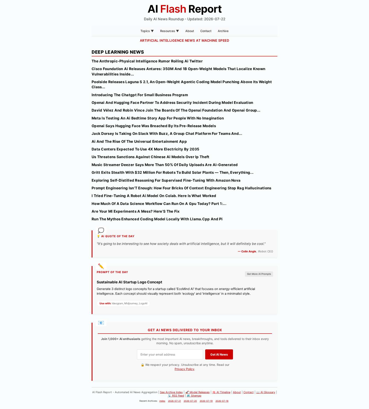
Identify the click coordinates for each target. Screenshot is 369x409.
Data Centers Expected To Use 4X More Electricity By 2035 (145, 149)
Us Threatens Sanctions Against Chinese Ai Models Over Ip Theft (150, 157)
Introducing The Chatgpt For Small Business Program (140, 95)
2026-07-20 (190, 401)
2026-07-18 (221, 401)
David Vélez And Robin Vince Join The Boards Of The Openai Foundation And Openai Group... (176, 110)
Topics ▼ (147, 31)
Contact (205, 31)
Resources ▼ (169, 31)
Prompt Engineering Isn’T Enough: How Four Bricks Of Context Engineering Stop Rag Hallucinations (181, 188)
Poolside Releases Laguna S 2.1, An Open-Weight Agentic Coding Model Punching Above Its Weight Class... (182, 84)
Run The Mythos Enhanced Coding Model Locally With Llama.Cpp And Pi (157, 219)
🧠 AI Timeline (221, 392)
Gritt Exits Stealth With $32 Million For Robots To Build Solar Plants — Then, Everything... (172, 172)
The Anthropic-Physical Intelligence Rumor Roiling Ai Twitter (147, 61)
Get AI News (219, 354)
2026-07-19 (206, 401)
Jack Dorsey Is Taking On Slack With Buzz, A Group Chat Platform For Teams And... (167, 133)
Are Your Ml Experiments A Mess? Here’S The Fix (136, 211)
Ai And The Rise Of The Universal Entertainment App (139, 141)
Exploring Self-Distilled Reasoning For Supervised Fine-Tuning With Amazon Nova (166, 180)
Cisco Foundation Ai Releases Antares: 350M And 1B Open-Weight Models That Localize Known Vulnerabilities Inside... (178, 71)
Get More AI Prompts (259, 273)
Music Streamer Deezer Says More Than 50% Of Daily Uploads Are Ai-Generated (165, 165)
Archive (223, 31)
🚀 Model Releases (197, 392)
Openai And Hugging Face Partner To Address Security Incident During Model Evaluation (172, 102)
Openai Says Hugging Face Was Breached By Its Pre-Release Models (154, 126)
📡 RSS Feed (176, 395)
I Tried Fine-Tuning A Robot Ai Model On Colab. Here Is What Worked (154, 196)
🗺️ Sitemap (194, 395)
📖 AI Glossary (265, 392)
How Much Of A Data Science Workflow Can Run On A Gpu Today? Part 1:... (159, 204)
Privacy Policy (184, 369)
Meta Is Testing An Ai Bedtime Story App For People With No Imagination (158, 118)
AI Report (185, 9)
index (162, 401)
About (189, 31)
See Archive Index (171, 392)
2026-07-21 (174, 401)
